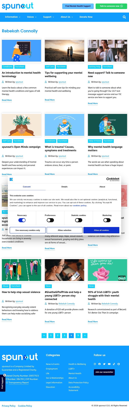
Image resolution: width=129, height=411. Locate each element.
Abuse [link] (5, 286)
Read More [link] (7, 100)
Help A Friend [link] (95, 141)
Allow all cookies (101, 230)
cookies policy (80, 205)
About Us (65, 17)
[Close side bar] (4, 375)
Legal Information (54, 383)
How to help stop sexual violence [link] (21, 292)
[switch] (50, 220)
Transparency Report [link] (19, 383)
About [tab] (102, 186)
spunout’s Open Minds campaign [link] (21, 147)
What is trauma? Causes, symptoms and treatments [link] (60, 149)
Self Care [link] (50, 67)
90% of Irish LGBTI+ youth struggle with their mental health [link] (103, 296)
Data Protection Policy (79, 383)
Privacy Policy (8, 406)
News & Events (52, 364)
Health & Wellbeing (77, 364)
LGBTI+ (72, 369)
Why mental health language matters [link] (105, 149)
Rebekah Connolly (67, 304)
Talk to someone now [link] (109, 6)
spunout (19, 82)
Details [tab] (64, 186)
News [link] (48, 286)
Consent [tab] (26, 186)
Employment (52, 369)
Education (50, 387)
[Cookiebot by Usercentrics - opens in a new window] (108, 179)
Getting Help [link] (94, 67)
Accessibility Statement (74, 389)
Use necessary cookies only (27, 230)
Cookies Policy (25, 406)
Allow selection (64, 230)
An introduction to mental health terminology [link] (21, 75)
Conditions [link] (7, 67)
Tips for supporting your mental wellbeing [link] (63, 75)
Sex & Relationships (54, 378)
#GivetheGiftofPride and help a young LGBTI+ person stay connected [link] (63, 296)
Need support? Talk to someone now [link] (106, 75)
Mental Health (75, 374)
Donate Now (86, 17)
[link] (20, 357)
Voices (30, 17)
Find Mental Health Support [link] (78, 6)
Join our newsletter (104, 372)
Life (47, 374)
